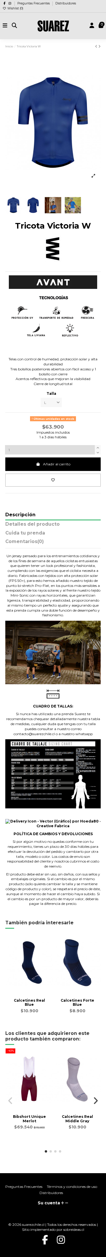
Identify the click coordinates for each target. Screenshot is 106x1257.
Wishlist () (14, 8)
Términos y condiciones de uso (72, 1186)
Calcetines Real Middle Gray (77, 1118)
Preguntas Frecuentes (34, 3)
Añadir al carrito (56, 464)
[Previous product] (96, 46)
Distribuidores (65, 3)
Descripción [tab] (20, 514)
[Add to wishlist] (53, 480)
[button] (46, 1151)
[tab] (53, 543)
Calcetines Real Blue (29, 1002)
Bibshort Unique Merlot (29, 1118)
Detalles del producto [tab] (32, 524)
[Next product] (99, 46)
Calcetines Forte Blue (77, 1002)
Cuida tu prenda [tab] (25, 533)
